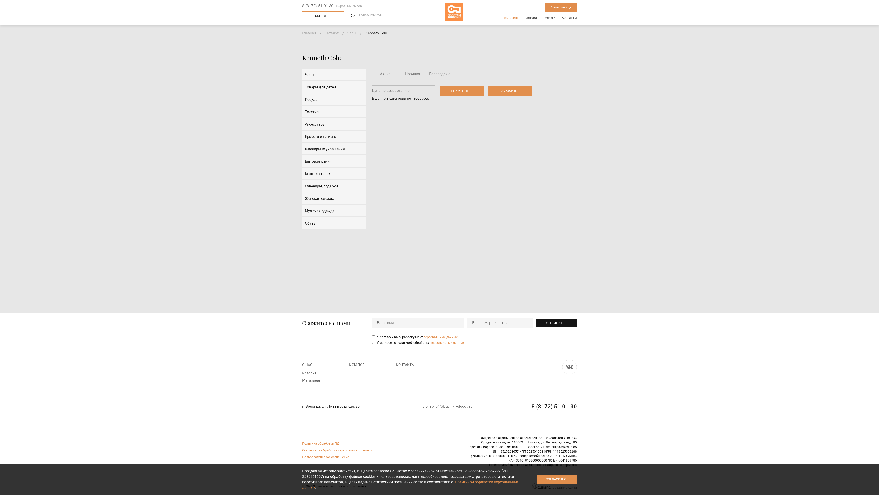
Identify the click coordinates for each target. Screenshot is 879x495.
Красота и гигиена (320, 137)
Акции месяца (560, 7)
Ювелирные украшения (325, 149)
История (532, 17)
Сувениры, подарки (321, 186)
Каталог (320, 16)
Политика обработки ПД (320, 443)
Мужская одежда (320, 211)
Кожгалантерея (318, 174)
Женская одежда (319, 198)
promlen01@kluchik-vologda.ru (447, 406)
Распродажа (439, 74)
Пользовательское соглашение (325, 457)
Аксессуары (315, 124)
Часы (351, 33)
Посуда (311, 99)
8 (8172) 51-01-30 (318, 6)
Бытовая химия (318, 161)
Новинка (412, 74)
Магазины (511, 17)
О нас (307, 365)
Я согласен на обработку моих (417, 337)
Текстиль (313, 112)
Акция (385, 74)
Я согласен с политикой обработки (420, 342)
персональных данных (440, 337)
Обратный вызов (349, 6)
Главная (309, 33)
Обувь (310, 223)
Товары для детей (320, 87)
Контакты (569, 17)
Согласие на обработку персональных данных (337, 450)
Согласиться (557, 479)
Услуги (550, 17)
